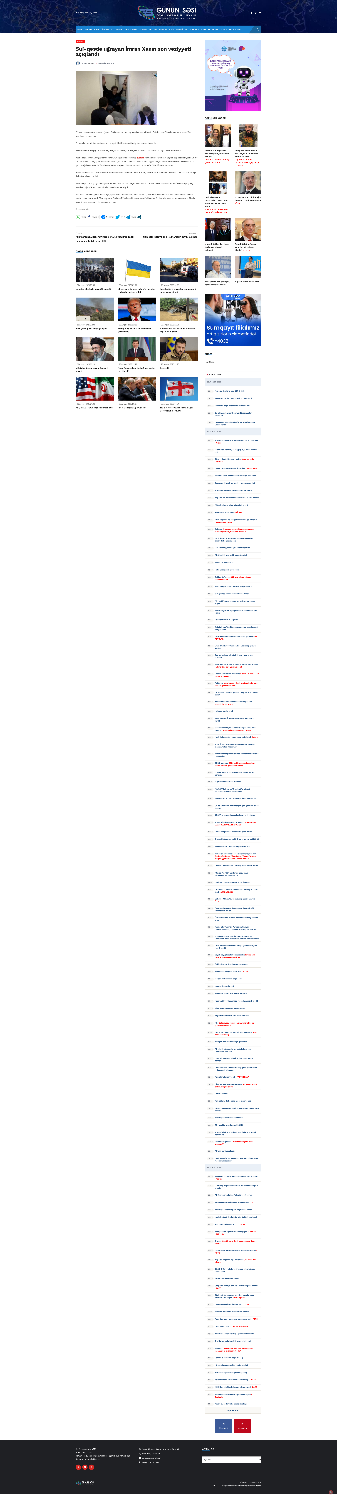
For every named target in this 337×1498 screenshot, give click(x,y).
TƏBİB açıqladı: (235, 764)
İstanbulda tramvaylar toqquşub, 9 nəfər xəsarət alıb (236, 451)
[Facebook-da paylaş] (92, 217)
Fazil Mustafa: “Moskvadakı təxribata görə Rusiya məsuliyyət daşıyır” (236, 1159)
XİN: (234, 1024)
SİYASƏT (97, 29)
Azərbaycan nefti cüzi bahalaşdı (229, 1118)
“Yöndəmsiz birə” (232, 1326)
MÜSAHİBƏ (163, 29)
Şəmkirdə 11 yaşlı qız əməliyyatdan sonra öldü (235, 483)
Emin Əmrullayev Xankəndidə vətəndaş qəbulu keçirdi (235, 647)
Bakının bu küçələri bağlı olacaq (229, 1358)
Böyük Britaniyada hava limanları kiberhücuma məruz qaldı (235, 1270)
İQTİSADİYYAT (107, 29)
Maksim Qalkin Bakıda (230, 1224)
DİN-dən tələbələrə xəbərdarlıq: (236, 1085)
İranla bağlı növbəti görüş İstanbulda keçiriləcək (236, 1217)
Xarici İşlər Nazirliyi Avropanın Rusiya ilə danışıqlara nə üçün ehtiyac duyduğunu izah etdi (236, 928)
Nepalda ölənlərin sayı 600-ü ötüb (93, 289)
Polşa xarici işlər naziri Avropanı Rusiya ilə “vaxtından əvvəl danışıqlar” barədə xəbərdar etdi (237, 937)
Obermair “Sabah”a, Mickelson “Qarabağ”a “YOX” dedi (236, 891)
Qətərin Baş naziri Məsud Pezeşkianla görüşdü (236, 1251)
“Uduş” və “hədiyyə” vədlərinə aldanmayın (236, 1033)
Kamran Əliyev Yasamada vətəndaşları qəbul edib (236, 1001)
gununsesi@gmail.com (151, 1458)
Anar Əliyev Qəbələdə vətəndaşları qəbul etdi (236, 637)
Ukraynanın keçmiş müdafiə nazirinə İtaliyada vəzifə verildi (235, 423)
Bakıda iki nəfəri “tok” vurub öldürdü (231, 993)
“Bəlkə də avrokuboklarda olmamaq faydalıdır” (236, 856)
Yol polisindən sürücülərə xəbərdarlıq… (235, 1380)
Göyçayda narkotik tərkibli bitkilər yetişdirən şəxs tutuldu (237, 1109)
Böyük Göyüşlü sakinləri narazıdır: (235, 956)
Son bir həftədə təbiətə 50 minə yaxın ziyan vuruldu (233, 656)
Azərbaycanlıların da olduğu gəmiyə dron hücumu (236, 441)
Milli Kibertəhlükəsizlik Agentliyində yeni (236, 1387)
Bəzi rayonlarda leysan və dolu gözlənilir (232, 882)
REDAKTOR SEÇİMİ (149, 29)
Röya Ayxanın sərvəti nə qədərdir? (230, 1008)
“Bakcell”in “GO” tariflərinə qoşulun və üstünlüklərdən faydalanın (231, 874)
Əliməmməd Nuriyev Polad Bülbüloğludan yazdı (235, 798)
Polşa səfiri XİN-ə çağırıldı (226, 620)
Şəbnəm (91, 63)
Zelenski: (164, 368)
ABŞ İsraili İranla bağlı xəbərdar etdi (94, 407)
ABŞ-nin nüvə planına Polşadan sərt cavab (233, 1195)
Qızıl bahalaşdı (221, 1094)
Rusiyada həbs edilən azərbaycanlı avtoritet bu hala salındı (247, 158)
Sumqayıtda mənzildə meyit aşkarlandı (232, 594)
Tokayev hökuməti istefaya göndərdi (231, 1042)
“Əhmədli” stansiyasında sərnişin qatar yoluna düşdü (235, 602)
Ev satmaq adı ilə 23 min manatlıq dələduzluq (234, 586)
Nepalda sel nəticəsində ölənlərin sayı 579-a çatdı (237, 498)
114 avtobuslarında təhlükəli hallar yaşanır (234, 703)
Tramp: (236, 1242)
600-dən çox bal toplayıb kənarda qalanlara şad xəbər (236, 611)
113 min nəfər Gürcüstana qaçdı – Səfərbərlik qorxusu (234, 773)
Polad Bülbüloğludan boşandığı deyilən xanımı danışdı (217, 156)
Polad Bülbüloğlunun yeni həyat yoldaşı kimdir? (246, 247)
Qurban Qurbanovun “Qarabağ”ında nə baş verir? (236, 865)
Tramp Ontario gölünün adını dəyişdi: (235, 1233)
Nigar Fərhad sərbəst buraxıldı (228, 782)
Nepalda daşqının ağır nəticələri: (235, 1261)
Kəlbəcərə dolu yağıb (224, 711)
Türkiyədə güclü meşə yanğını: (91, 328)
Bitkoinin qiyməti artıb (224, 562)
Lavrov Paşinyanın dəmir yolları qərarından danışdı (234, 1059)
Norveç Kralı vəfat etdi (224, 986)
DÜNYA (128, 29)
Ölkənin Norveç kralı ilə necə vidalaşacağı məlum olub (236, 918)
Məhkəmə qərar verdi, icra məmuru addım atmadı (236, 665)
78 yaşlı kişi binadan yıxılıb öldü (229, 1125)
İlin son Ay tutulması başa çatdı (228, 979)
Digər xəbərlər (233, 1410)
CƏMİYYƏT (119, 29)
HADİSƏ (211, 29)
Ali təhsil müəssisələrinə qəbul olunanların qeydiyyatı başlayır (233, 1050)
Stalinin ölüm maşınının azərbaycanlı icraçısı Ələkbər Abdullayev (234, 1296)
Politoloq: (236, 684)
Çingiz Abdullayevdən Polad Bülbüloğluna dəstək (236, 1287)
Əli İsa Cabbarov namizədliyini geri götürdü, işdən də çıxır (237, 807)
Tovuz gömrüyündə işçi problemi (235, 823)
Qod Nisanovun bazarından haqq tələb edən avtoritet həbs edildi (217, 204)
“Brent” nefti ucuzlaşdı (225, 1151)
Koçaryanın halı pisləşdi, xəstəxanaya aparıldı (217, 283)
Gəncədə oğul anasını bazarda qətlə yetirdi (233, 832)
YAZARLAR (193, 29)
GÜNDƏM (88, 29)
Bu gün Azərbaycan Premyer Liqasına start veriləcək (233, 414)
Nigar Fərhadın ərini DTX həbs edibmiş (232, 1015)
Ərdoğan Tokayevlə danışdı (227, 1278)
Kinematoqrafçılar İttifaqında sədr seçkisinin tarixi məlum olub (237, 755)
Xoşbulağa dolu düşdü (228, 512)
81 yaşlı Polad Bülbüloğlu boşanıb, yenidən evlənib (248, 200)
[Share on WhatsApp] (81, 217)
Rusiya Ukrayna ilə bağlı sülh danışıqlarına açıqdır (237, 1177)
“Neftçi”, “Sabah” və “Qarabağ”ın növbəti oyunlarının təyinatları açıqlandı (232, 790)
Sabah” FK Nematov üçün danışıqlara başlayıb (235, 900)
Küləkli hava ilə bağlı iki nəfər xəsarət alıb (233, 1101)
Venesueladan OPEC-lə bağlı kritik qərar (232, 846)
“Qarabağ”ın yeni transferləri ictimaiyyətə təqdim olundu (236, 1187)
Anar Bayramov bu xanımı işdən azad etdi (236, 1319)
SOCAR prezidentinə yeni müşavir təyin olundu (235, 815)
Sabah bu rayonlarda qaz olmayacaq (231, 1372)
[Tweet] (120, 217)
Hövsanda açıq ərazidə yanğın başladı (231, 1365)
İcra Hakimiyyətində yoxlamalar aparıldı (232, 548)
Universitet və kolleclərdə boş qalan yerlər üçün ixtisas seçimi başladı (236, 1069)
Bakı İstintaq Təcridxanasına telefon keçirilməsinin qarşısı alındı (237, 628)
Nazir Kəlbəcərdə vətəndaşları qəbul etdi (236, 737)
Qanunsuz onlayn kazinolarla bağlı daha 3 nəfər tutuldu (235, 729)
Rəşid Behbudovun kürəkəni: (237, 675)
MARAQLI (238, 29)
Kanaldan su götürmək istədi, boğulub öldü (233, 398)
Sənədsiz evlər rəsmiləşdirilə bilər (236, 468)
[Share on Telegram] (131, 217)
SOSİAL (172, 29)
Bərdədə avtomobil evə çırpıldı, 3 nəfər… (232, 1312)
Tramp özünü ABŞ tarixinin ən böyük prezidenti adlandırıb (235, 1133)
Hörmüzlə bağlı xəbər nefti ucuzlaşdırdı (232, 406)
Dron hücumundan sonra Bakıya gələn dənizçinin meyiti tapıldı (236, 946)
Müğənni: (234, 1349)
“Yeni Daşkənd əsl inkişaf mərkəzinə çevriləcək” (236, 521)
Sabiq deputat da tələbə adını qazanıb (231, 964)
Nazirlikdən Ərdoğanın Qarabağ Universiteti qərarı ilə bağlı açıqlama (234, 539)
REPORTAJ (136, 29)
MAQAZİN (230, 29)
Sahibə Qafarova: (233, 578)
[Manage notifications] (331, 1492)
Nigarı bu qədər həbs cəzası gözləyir (231, 1404)
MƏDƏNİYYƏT (181, 29)
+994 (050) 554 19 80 (151, 1454)
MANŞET (79, 29)
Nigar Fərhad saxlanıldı (247, 281)
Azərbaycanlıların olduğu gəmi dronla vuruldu (235, 1334)
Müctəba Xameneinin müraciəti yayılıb (231, 505)
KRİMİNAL (202, 29)
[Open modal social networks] (139, 217)
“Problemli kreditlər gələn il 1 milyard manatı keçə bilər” (236, 693)
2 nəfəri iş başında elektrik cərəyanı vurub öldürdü (237, 839)
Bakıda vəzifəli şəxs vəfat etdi (231, 971)
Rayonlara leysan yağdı (232, 1077)
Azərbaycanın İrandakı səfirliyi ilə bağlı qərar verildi (234, 719)
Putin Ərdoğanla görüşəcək (132, 407)
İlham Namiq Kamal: (234, 1143)
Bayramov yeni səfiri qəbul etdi (232, 1304)
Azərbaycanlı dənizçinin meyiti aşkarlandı (233, 1210)
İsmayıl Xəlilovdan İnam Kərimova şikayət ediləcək (217, 247)
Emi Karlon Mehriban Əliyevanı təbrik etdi (233, 1341)
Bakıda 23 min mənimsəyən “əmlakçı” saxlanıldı (235, 476)
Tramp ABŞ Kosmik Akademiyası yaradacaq (234, 490)
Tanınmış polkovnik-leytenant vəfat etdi (235, 1202)
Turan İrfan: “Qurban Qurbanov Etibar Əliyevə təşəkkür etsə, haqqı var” (234, 745)
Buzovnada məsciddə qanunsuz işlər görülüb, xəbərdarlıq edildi (235, 909)
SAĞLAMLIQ (220, 29)
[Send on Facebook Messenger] (107, 217)
